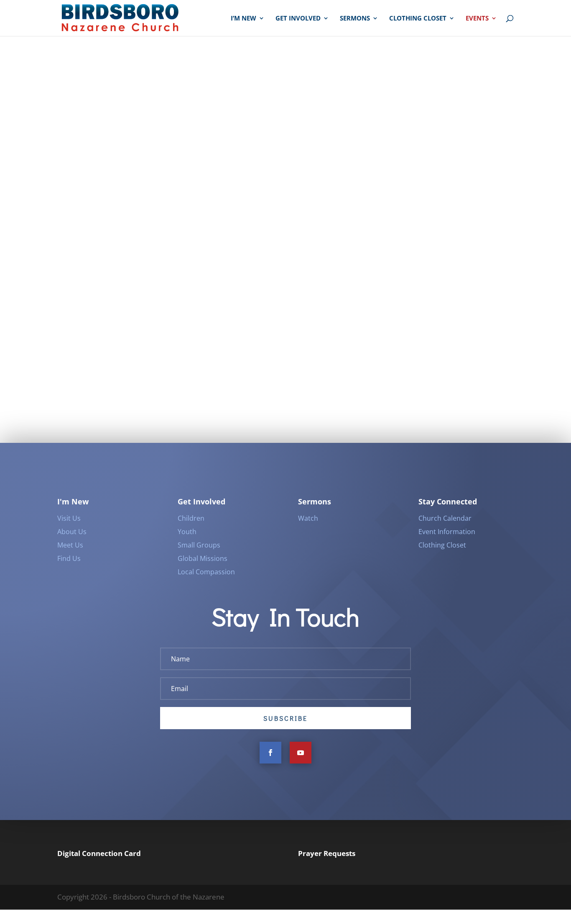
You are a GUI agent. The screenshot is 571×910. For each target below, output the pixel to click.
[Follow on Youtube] (300, 752)
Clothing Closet (442, 545)
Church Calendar (445, 518)
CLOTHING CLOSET (417, 18)
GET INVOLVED (298, 18)
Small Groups (199, 545)
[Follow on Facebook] (270, 752)
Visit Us (69, 518)
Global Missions (202, 558)
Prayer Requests (326, 853)
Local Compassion (206, 571)
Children (191, 518)
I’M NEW (243, 18)
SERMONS (355, 18)
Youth (187, 531)
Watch (308, 518)
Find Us (69, 558)
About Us (72, 531)
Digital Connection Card (99, 853)
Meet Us (70, 545)
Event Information (446, 531)
